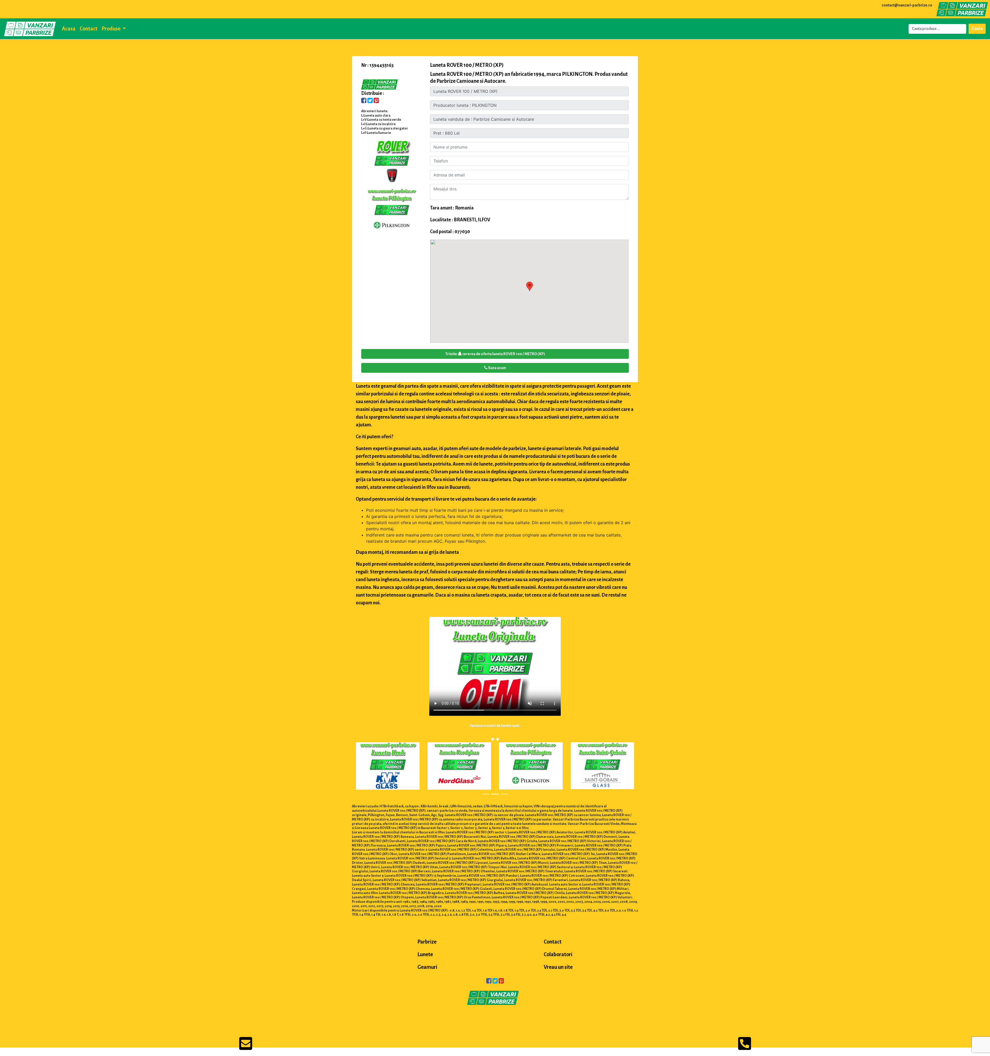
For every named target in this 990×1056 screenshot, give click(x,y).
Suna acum (497, 368)
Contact (88, 28)
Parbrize (426, 942)
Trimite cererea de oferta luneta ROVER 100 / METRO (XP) (495, 354)
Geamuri (427, 967)
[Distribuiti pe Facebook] (364, 101)
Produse (111, 28)
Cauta (977, 28)
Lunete (425, 954)
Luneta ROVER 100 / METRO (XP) (467, 65)
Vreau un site (558, 967)
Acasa (69, 28)
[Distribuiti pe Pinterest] (376, 101)
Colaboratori (558, 954)
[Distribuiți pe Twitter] (370, 101)
